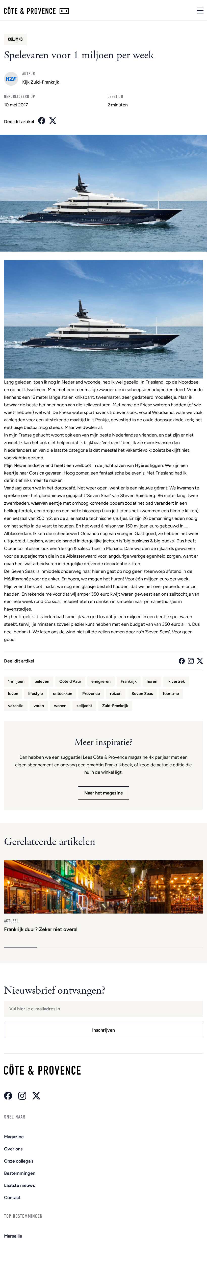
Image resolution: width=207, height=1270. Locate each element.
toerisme (171, 693)
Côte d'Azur (70, 681)
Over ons (13, 1149)
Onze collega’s (18, 1161)
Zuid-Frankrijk (115, 705)
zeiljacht (84, 705)
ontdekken (62, 693)
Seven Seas (142, 693)
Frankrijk (129, 681)
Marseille (13, 1236)
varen (39, 705)
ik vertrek (176, 681)
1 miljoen (16, 681)
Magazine (14, 1137)
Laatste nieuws (19, 1185)
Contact (12, 1197)
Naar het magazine (103, 793)
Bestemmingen (19, 1173)
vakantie (15, 705)
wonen (60, 705)
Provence (91, 693)
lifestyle (35, 693)
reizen (115, 693)
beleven (42, 681)
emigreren (101, 681)
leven (13, 693)
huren (152, 681)
